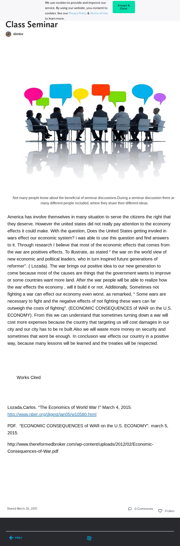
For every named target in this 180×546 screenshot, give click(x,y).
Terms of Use (99, 13)
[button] (130, 508)
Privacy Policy (78, 13)
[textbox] (90, 270)
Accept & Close (124, 7)
